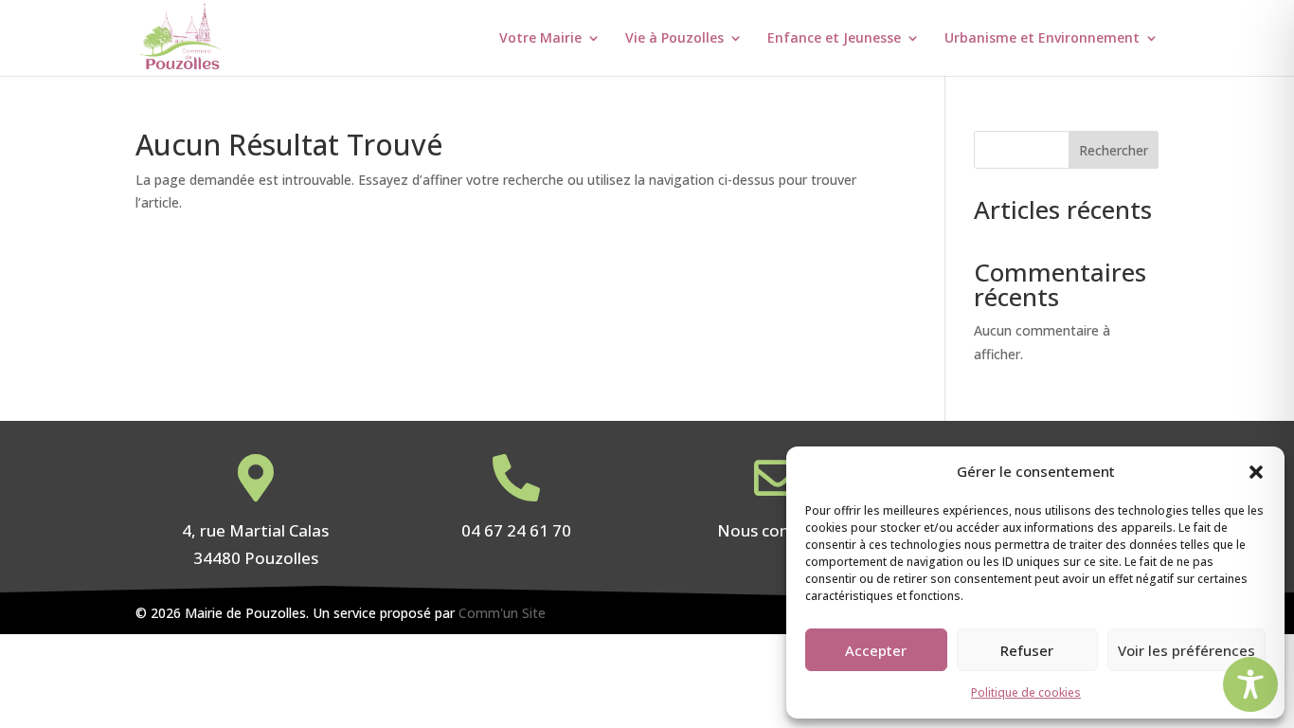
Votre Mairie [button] (540, 38)
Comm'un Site (502, 613)
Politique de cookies (1026, 692)
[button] (1256, 472)
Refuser (1026, 650)
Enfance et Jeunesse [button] (834, 38)
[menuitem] (560, 53)
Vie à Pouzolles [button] (674, 38)
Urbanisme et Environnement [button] (1042, 38)
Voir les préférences (1186, 650)
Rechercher (1113, 150)
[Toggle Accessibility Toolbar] (1250, 684)
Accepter (876, 650)
